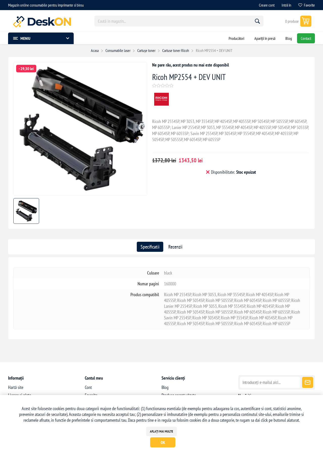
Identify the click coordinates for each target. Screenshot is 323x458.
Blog (165, 387)
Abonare (307, 382)
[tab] (150, 247)
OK (163, 442)
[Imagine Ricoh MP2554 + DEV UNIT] (80, 194)
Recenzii (175, 246)
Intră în (286, 5)
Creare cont (267, 5)
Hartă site (15, 387)
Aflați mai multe (161, 431)
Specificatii (150, 246)
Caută (257, 21)
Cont (88, 387)
